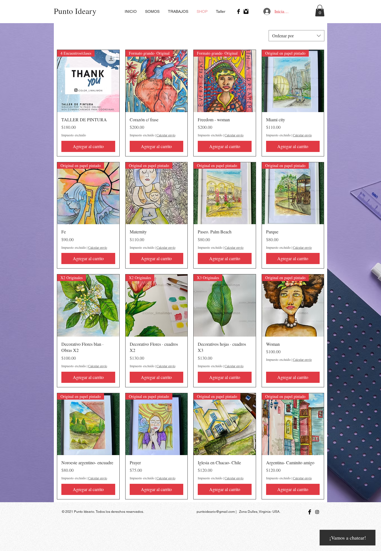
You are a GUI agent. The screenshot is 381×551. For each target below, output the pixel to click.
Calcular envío (165, 135)
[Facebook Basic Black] (238, 11)
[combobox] (296, 35)
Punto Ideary (75, 10)
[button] (320, 10)
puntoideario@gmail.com (216, 512)
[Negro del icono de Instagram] (317, 511)
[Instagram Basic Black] (246, 11)
